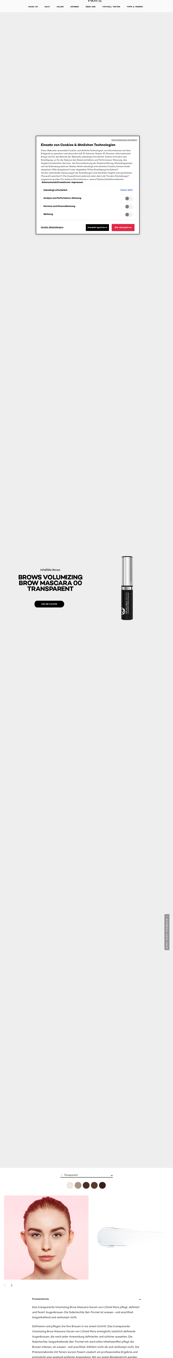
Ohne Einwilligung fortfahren (124, 140)
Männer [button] (74, 7)
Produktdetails (40, 1298)
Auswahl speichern (97, 227)
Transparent (71, 1175)
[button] (167, 932)
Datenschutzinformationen (56, 182)
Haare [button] (60, 7)
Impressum (77, 182)
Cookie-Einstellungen (52, 227)
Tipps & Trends (135, 7)
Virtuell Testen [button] (111, 7)
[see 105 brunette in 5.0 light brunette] (86, 1185)
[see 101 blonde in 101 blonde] (78, 1185)
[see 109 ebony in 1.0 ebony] (102, 1185)
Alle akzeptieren (123, 227)
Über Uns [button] (91, 7)
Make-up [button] (33, 7)
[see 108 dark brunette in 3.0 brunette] (94, 1185)
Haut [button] (47, 7)
